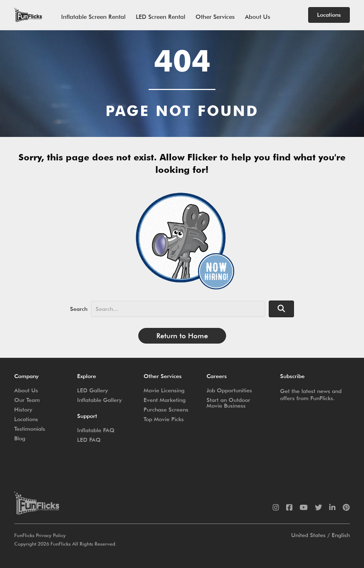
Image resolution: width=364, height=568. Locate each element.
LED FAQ (89, 439)
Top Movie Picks (164, 419)
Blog (19, 438)
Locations (26, 419)
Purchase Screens (166, 409)
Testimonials (29, 428)
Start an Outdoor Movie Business (228, 403)
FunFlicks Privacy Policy (40, 535)
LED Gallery (92, 390)
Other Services (215, 16)
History (23, 409)
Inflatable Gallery (99, 400)
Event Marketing (165, 400)
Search (78, 309)
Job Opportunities (229, 390)
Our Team (27, 400)
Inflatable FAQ (95, 430)
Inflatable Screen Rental (93, 16)
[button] (281, 309)
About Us (257, 16)
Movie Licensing (164, 390)
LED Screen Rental (160, 16)
